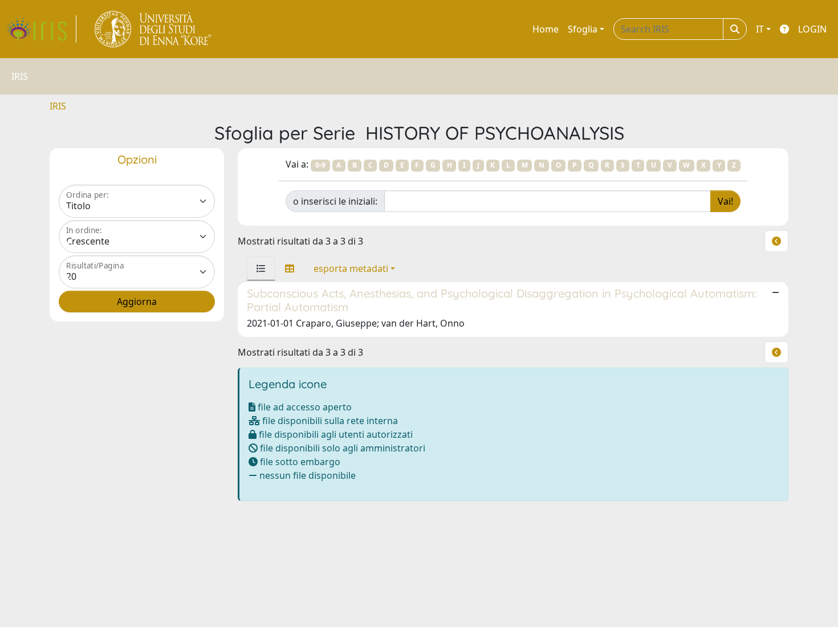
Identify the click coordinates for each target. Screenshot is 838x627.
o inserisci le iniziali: (335, 201)
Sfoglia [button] (582, 29)
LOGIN (812, 29)
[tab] (261, 268)
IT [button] (760, 29)
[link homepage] (41, 29)
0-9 (320, 165)
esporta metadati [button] (351, 268)
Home (545, 29)
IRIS (58, 106)
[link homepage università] (154, 29)
